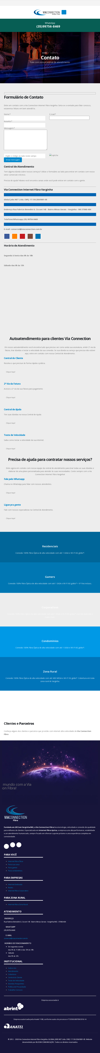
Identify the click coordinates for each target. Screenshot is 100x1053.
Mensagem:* (9, 128)
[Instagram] (54, 3)
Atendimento (13, 971)
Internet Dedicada (15, 884)
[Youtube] (50, 3)
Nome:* (7, 114)
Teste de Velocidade (16, 980)
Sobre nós (12, 968)
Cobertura (12, 974)
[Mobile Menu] (64, 12)
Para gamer (12, 867)
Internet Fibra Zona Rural (18, 904)
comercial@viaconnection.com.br (16, 938)
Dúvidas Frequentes (16, 983)
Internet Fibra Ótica (15, 861)
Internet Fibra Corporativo (18, 890)
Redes (10, 887)
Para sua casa (13, 864)
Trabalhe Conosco (15, 990)
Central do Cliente (15, 977)
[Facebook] (41, 3)
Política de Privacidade (17, 987)
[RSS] (46, 3)
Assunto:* (8, 121)
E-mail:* (52, 114)
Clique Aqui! (10, 372)
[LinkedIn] (58, 3)
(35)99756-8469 (48, 26)
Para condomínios (15, 870)
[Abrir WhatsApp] (93, 1046)
